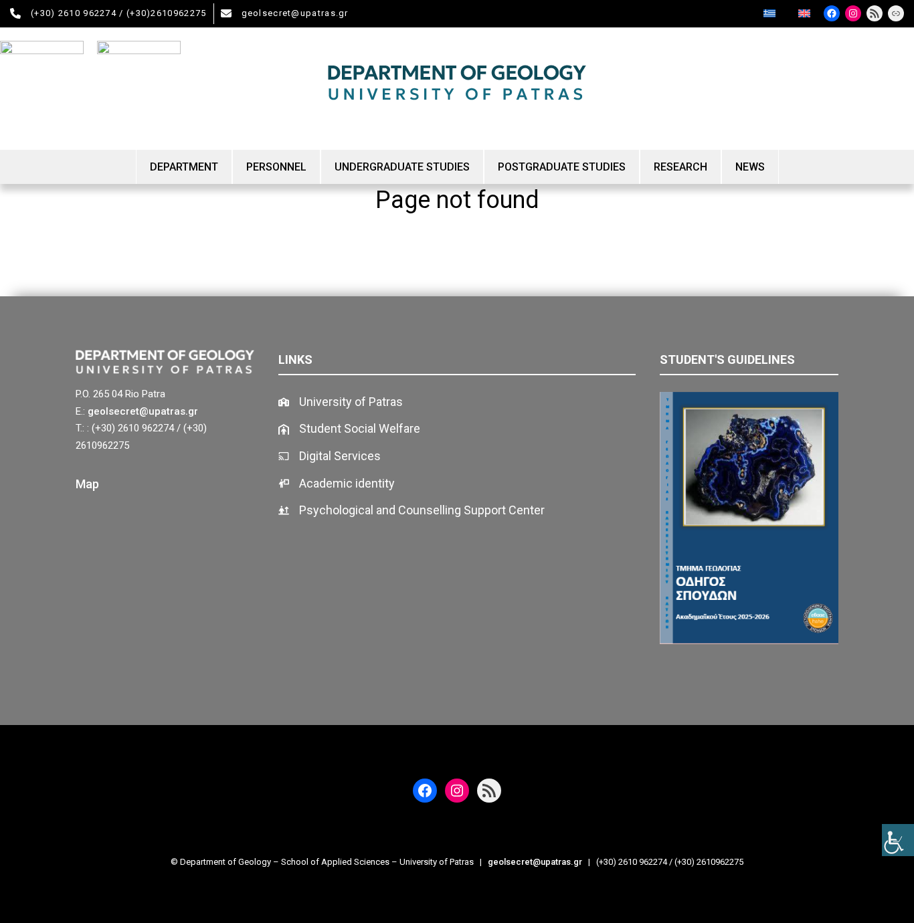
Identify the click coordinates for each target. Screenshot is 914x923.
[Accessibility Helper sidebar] (898, 840)
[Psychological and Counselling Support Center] (411, 510)
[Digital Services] (329, 456)
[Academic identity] (336, 484)
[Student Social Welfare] (349, 429)
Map (87, 484)
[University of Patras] (340, 402)
